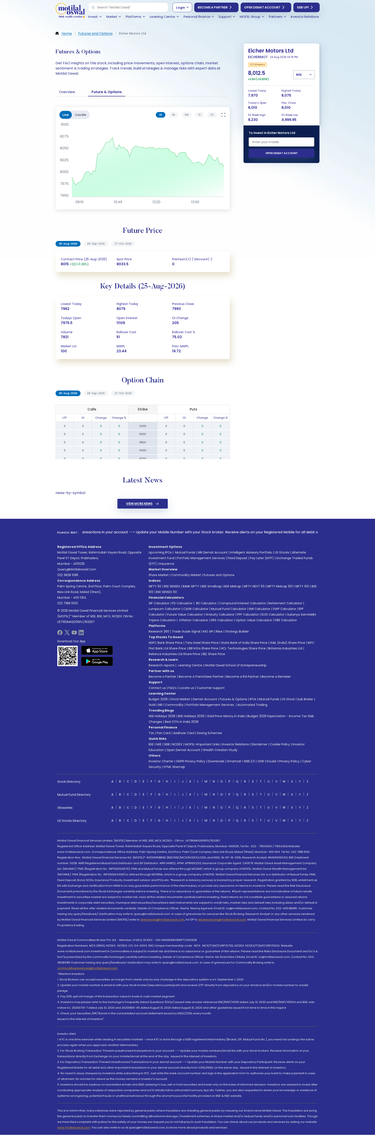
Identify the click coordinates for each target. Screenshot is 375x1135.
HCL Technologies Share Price (243, 648)
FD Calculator (182, 603)
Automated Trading (252, 705)
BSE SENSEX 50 (166, 592)
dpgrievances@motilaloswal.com (222, 920)
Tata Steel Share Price (202, 643)
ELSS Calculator (273, 614)
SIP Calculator (159, 603)
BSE (151, 744)
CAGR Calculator (195, 609)
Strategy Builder (237, 631)
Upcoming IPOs (160, 552)
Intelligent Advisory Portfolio (251, 552)
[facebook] (59, 633)
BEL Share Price (214, 654)
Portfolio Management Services (201, 558)
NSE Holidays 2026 (162, 716)
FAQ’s (172, 688)
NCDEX (177, 744)
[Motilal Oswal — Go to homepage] (70, 11)
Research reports (161, 665)
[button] (93, 7)
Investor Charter (161, 761)
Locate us (186, 688)
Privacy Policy (289, 761)
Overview (67, 91)
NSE (158, 744)
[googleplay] (97, 661)
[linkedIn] (81, 633)
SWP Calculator (284, 609)
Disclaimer (259, 744)
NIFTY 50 (155, 586)
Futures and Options (219, 575)
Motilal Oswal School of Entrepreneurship (235, 665)
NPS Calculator (222, 620)
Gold (152, 705)
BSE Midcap (232, 586)
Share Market (159, 575)
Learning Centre (189, 665)
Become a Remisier (276, 676)
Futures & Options (233, 699)
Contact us (157, 688)
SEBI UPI (303, 7)
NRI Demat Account (213, 552)
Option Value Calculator (254, 620)
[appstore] (97, 650)
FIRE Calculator (286, 620)
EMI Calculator (259, 609)
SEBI (167, 744)
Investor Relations (235, 744)
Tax (151, 733)
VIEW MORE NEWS (139, 503)
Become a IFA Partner (242, 676)
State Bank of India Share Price (244, 643)
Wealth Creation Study (220, 750)
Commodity (174, 705)
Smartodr (234, 761)
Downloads (216, 761)
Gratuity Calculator (220, 614)
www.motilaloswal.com (73, 1127)
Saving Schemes (209, 733)
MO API (208, 631)
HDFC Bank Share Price (166, 643)
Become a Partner (213, 7)
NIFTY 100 (302, 586)
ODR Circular (266, 761)
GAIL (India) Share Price (287, 643)
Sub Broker (305, 699)
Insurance (166, 564)
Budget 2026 (158, 699)
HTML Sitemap (174, 767)
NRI (160, 705)
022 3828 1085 (67, 575)
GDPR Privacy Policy (190, 761)
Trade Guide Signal (186, 631)
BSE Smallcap (212, 586)
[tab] (160, 115)
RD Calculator (206, 603)
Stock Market (180, 699)
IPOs (253, 699)
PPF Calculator (248, 614)
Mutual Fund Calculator (228, 609)
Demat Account (205, 699)
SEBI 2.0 (249, 761)
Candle (80, 115)
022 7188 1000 (67, 603)
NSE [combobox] (299, 74)
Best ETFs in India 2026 (182, 722)
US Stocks (282, 552)
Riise (219, 631)
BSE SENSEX (172, 586)
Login (180, 7)
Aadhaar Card (183, 733)
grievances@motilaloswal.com (162, 920)
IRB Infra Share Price (203, 648)
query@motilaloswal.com (76, 569)
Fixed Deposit (237, 558)
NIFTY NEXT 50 (254, 586)
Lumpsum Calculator (165, 609)
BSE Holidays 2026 (191, 716)
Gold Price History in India (226, 716)
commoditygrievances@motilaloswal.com (87, 968)
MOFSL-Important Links (202, 744)
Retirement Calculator (285, 603)
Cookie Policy (280, 744)
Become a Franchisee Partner (201, 676)
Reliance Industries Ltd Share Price (174, 654)
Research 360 (159, 631)
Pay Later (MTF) (262, 558)
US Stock (288, 699)
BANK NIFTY (191, 586)
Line (65, 115)
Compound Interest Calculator (242, 603)
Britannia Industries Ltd (285, 648)
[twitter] (67, 633)
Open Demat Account (262, 7)
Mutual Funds (185, 552)
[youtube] (74, 633)
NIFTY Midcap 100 (280, 586)
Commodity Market (186, 575)
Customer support (211, 688)
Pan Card (164, 733)
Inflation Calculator (193, 620)
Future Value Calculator (185, 614)
